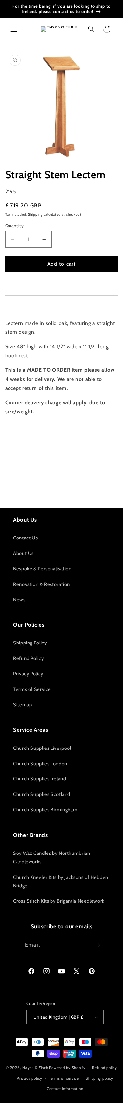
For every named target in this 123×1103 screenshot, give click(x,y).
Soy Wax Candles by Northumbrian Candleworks (51, 857)
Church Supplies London (40, 764)
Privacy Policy (28, 674)
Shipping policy (99, 1078)
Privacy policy (29, 1078)
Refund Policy (28, 658)
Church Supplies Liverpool (42, 748)
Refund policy (104, 1067)
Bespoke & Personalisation (42, 569)
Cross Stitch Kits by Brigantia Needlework (59, 901)
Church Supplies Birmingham (45, 810)
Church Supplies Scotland (41, 794)
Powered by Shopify (67, 1067)
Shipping (35, 214)
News (19, 600)
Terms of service (64, 1078)
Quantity (14, 225)
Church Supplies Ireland (39, 779)
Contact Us (25, 538)
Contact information (65, 1088)
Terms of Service (32, 689)
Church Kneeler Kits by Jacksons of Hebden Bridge (60, 881)
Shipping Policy (30, 643)
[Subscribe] (97, 945)
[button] (13, 29)
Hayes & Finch (35, 1067)
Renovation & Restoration (41, 584)
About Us (23, 553)
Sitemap (22, 705)
